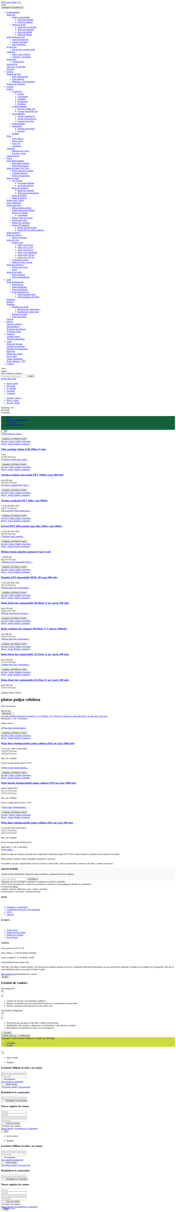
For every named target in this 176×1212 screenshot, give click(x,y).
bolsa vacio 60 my (25, 245)
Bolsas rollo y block (15, 200)
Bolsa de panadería (26, 29)
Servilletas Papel (14, 331)
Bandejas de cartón (20, 307)
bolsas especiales (14, 205)
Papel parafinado (19, 287)
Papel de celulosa (14, 324)
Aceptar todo (24, 1036)
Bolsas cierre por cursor (22, 218)
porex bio (16, 143)
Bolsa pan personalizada (28, 193)
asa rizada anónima (26, 183)
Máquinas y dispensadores (23, 81)
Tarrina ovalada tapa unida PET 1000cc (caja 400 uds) (32, 474)
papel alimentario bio (16, 37)
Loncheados (23, 96)
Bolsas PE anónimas (21, 223)
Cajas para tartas (19, 317)
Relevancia (7, 713)
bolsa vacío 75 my (25, 247)
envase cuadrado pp (26, 116)
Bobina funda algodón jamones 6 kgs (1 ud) (26, 551)
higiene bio (11, 59)
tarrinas (21, 94)
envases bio (12, 47)
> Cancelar (6, 1033)
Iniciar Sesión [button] (7, 1128)
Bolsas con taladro (20, 213)
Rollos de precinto (14, 344)
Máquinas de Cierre (20, 151)
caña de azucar (13, 156)
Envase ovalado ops (26, 109)
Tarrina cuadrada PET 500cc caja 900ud (24, 500)
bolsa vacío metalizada (27, 252)
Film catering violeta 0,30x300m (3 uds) (23, 449)
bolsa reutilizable (14, 203)
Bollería (10, 302)
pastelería (22, 99)
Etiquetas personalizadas (17, 349)
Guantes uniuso (13, 336)
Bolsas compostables (21, 17)
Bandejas (22, 104)
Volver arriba (8, 849)
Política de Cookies (15, 935)
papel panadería (19, 44)
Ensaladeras (23, 101)
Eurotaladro (23, 215)
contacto (10, 914)
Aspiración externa (20, 260)
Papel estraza (17, 284)
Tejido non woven (20, 267)
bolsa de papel (13, 178)
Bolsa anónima (18, 274)
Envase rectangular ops (28, 111)
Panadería (11, 299)
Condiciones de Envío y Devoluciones (23, 909)
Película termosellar (26, 128)
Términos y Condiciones (17, 907)
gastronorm (17, 126)
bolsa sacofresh (13, 232)
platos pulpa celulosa (21, 54)
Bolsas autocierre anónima (23, 210)
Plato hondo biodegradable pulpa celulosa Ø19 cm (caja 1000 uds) (38, 783)
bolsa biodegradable (15, 161)
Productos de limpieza (16, 329)
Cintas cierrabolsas (15, 359)
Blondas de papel (19, 314)
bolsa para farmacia (15, 265)
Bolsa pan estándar (26, 190)
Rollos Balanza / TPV (16, 361)
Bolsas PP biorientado (27, 227)
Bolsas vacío (17, 242)
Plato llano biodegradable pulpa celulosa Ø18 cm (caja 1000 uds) (37, 743)
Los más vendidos (9, 716)
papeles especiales (20, 42)
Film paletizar (18, 79)
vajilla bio (11, 52)
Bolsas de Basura (14, 235)
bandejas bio (12, 64)
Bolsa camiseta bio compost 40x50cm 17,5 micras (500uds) (34, 628)
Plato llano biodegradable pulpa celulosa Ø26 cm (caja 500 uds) (37, 822)
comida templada (19, 106)
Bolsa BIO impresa (20, 166)
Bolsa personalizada (20, 277)
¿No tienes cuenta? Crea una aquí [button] (15, 1087)
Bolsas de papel (19, 25)
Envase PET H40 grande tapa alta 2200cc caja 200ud (31, 526)
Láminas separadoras (16, 346)
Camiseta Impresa (20, 173)
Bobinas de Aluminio (16, 84)
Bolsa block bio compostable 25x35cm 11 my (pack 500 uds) (35, 654)
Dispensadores (13, 326)
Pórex (9, 136)
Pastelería (11, 304)
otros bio (10, 69)
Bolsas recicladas (19, 237)
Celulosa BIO (18, 62)
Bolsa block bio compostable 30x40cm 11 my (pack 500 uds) (35, 603)
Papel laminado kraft (26, 294)
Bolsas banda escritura (21, 208)
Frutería (10, 319)
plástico (10, 89)
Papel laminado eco (20, 292)
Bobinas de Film (14, 74)
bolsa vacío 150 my (26, 257)
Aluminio (11, 148)
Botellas (15, 133)
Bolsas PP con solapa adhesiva (31, 230)
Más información (8, 974)
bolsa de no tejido (14, 272)
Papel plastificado (19, 289)
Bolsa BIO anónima (20, 163)
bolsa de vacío (13, 240)
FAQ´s (10, 912)
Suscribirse (32, 879)
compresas (16, 146)
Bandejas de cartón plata (28, 312)
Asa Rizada (17, 180)
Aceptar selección (9, 1036)
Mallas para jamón (15, 354)
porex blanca (17, 138)
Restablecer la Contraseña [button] (26, 1128)
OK (4, 431)
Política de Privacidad (16, 932)
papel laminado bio (20, 39)
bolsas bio (11, 15)
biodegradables (18, 124)
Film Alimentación (20, 76)
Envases (21, 131)
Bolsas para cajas (19, 220)
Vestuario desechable (16, 339)
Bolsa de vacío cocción (22, 262)
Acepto (5, 977)
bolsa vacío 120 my (26, 255)
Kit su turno (12, 356)
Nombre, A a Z (34, 716)
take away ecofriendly (16, 67)
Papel (14, 270)
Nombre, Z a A (48, 716)
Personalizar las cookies (26, 974)
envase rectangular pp (27, 119)
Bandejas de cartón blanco (29, 309)
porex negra (17, 141)
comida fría (17, 91)
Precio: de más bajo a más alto (68, 716)
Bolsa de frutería (25, 34)
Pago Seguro (12, 937)
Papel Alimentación (15, 282)
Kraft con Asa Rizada (27, 27)
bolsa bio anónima (25, 20)
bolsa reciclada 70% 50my (18, 168)
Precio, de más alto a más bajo (94, 716)
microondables (18, 114)
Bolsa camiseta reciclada (22, 171)
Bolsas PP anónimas (21, 225)
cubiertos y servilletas (21, 57)
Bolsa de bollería (25, 32)
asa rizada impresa (25, 185)
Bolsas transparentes (21, 175)
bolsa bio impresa (25, 22)
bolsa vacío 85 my (25, 250)
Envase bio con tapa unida (23, 49)
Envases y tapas (19, 153)
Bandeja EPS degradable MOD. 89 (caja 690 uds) (29, 577)
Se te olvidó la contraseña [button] (12, 1081)
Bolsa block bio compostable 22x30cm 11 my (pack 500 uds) (35, 680)
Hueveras (11, 351)
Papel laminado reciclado (28, 297)
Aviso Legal (12, 930)
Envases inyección (26, 121)
